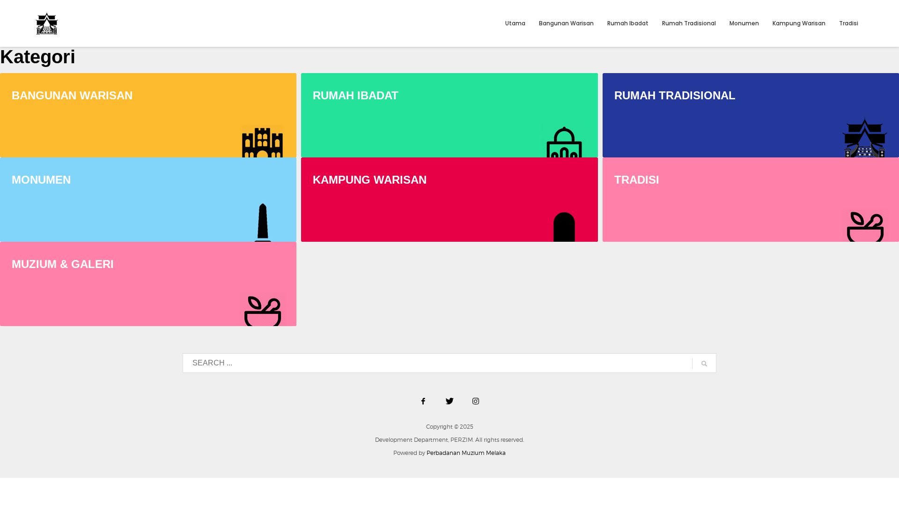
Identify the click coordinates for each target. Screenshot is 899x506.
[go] (704, 363)
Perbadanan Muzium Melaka (466, 452)
